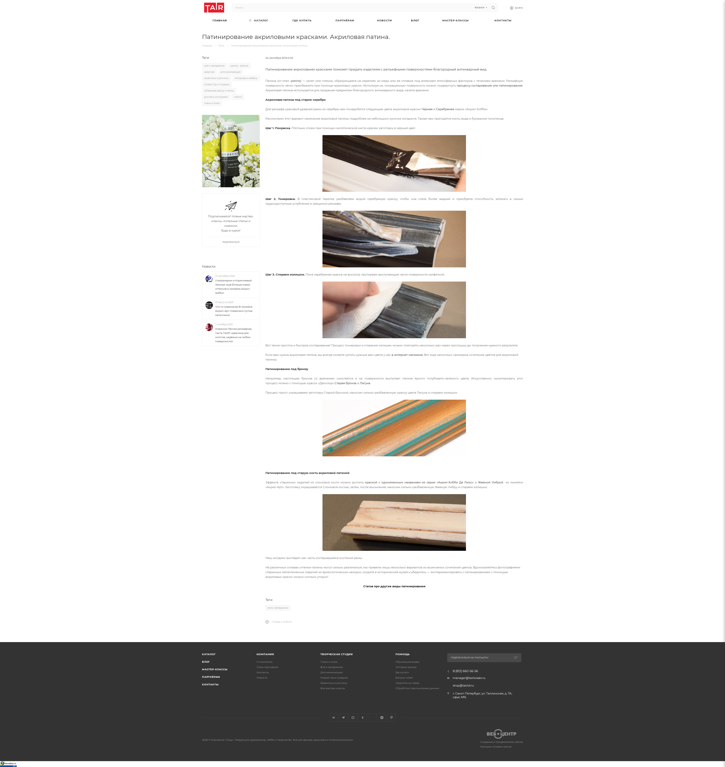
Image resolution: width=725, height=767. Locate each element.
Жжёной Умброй (490, 482)
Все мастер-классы (332, 688)
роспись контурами (216, 96)
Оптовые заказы (406, 667)
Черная (427, 109)
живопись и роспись (216, 78)
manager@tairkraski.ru (469, 678)
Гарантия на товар (407, 682)
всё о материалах (278, 607)
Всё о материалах (331, 667)
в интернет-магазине (407, 355)
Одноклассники (363, 718)
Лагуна (365, 383)
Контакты (210, 684)
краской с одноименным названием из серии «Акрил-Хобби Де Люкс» (419, 482)
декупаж (209, 71)
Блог (206, 661)
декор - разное (239, 65)
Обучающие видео (408, 661)
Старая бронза (345, 383)
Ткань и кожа (328, 661)
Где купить (402, 672)
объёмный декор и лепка (219, 90)
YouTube (353, 718)
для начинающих (231, 71)
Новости (208, 266)
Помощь (403, 654)
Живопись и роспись (333, 682)
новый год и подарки (216, 84)
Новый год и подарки (334, 677)
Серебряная (445, 109)
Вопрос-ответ (404, 677)
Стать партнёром (267, 667)
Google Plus (372, 718)
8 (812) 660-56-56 (465, 671)
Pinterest (391, 718)
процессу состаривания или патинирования (489, 85)
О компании (264, 661)
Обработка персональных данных (417, 688)
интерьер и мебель (246, 78)
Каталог (209, 654)
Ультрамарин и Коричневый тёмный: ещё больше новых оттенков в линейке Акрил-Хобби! (233, 286)
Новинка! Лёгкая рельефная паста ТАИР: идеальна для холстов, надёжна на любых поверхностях (233, 335)
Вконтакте (334, 718)
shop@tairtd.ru (463, 685)
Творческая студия (336, 654)
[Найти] (493, 8)
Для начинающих (331, 672)
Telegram (343, 718)
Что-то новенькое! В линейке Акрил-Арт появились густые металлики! (233, 311)
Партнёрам (211, 676)
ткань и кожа (212, 103)
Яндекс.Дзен (382, 718)
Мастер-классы (214, 669)
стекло (238, 96)
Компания (265, 654)
